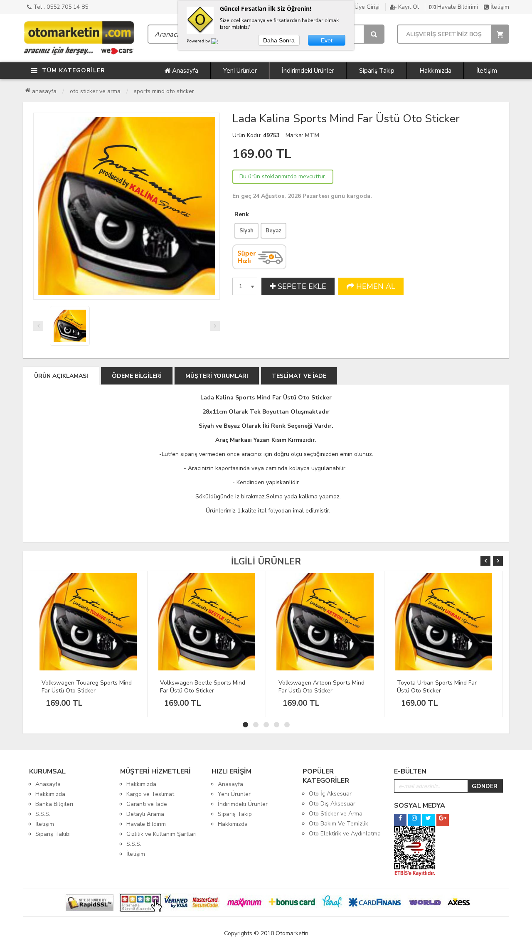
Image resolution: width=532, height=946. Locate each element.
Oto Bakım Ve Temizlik (338, 824)
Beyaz (273, 230)
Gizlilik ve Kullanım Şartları (161, 834)
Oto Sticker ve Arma (95, 91)
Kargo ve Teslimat (150, 794)
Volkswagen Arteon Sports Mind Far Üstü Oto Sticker (203, 687)
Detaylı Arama (145, 814)
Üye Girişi (366, 7)
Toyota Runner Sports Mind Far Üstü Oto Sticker (438, 687)
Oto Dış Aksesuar (332, 804)
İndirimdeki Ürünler (308, 71)
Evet (326, 40)
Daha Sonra (279, 40)
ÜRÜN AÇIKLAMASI (61, 376)
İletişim (499, 7)
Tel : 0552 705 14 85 (60, 7)
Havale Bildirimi (457, 7)
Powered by (199, 41)
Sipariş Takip (376, 71)
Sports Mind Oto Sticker (164, 91)
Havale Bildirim (146, 824)
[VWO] (219, 42)
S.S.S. (42, 814)
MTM (312, 135)
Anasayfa (184, 71)
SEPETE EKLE (301, 286)
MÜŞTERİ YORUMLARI (216, 376)
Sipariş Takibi (53, 834)
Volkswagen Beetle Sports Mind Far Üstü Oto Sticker (84, 687)
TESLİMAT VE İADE (299, 376)
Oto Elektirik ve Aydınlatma (345, 834)
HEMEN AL (374, 286)
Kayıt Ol (408, 7)
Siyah (246, 230)
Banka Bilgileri (54, 804)
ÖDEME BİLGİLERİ (137, 376)
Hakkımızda (435, 71)
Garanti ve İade (146, 804)
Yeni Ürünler (240, 71)
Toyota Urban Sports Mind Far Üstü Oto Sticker (318, 687)
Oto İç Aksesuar (330, 794)
